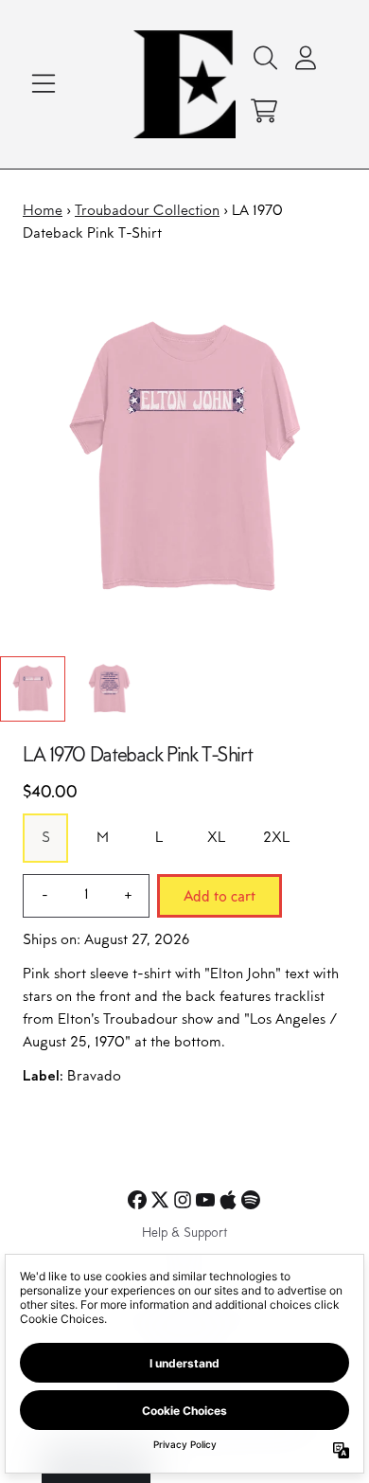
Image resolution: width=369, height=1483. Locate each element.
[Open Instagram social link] (182, 1200)
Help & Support (184, 1234)
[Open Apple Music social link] (228, 1200)
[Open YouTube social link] (205, 1200)
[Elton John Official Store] (185, 84)
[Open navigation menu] (43, 84)
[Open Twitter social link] (160, 1200)
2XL (276, 838)
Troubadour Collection (147, 211)
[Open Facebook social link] (137, 1200)
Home (42, 211)
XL (216, 838)
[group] (32, 689)
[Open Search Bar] (264, 58)
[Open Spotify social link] (251, 1200)
